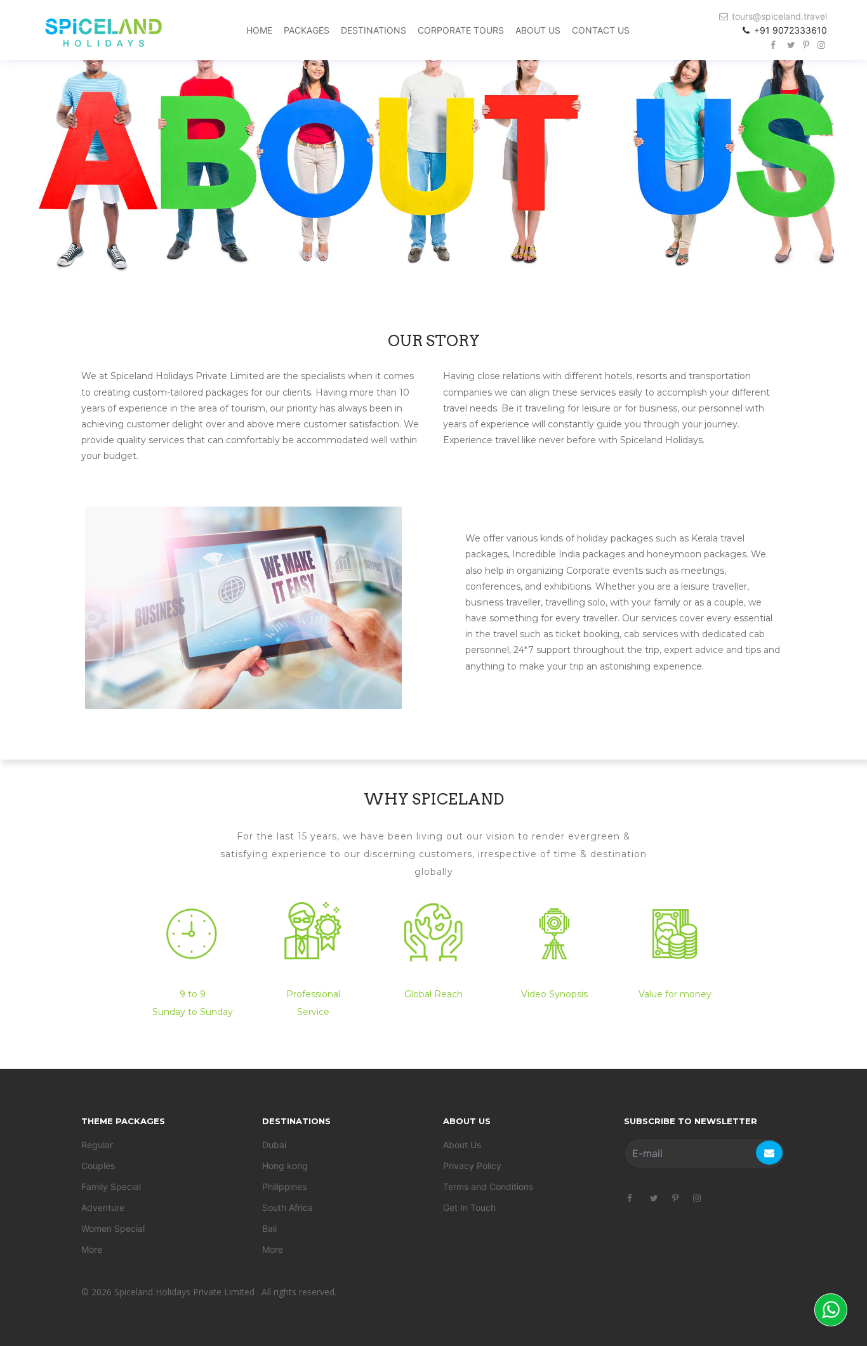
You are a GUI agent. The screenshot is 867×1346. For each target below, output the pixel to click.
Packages (306, 30)
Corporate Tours (461, 30)
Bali (269, 1228)
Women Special (113, 1228)
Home (259, 30)
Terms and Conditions (488, 1186)
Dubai (274, 1144)
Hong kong (285, 1165)
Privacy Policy (472, 1165)
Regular (97, 1144)
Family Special (111, 1186)
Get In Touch (469, 1207)
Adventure (102, 1207)
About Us (537, 30)
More (91, 1249)
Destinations (373, 30)
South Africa (287, 1207)
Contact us (601, 30)
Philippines (284, 1186)
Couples (98, 1165)
